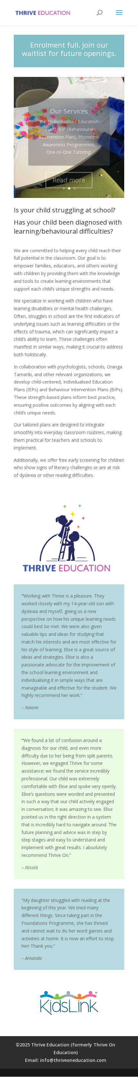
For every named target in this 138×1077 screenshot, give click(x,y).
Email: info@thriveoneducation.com (65, 1060)
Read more (69, 174)
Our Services (69, 105)
